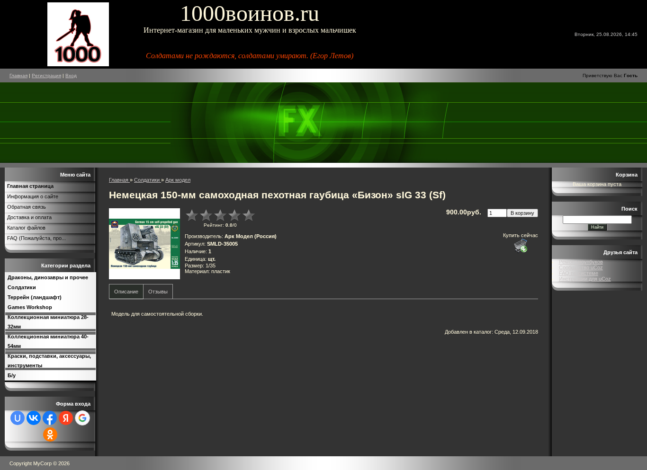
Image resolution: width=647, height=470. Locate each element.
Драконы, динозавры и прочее (48, 277)
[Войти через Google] (82, 418)
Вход (71, 75)
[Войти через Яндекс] (66, 418)
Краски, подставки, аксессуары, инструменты (49, 360)
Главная (18, 75)
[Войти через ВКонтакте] (34, 418)
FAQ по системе (578, 273)
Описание (126, 291)
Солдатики (22, 287)
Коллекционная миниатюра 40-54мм (48, 341)
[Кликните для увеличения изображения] (144, 243)
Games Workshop (30, 307)
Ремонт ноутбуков (581, 262)
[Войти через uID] (17, 418)
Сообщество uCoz (581, 267)
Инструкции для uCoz (585, 279)
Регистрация (46, 75)
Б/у (12, 375)
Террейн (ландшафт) (35, 297)
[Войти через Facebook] (50, 418)
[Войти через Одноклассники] (50, 434)
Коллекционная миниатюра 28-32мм (48, 321)
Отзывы (158, 291)
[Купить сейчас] (520, 245)
